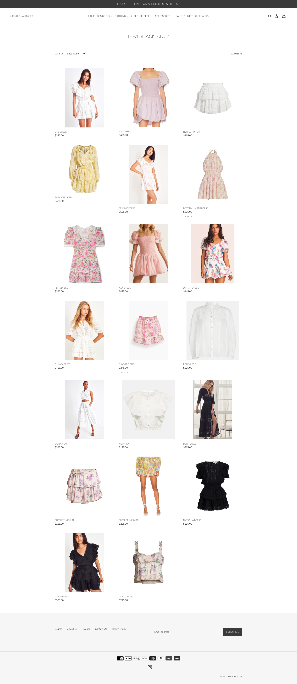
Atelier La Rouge (235, 676)
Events (86, 629)
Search (58, 629)
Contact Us (101, 629)
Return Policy (119, 629)
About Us (72, 629)
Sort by (59, 53)
